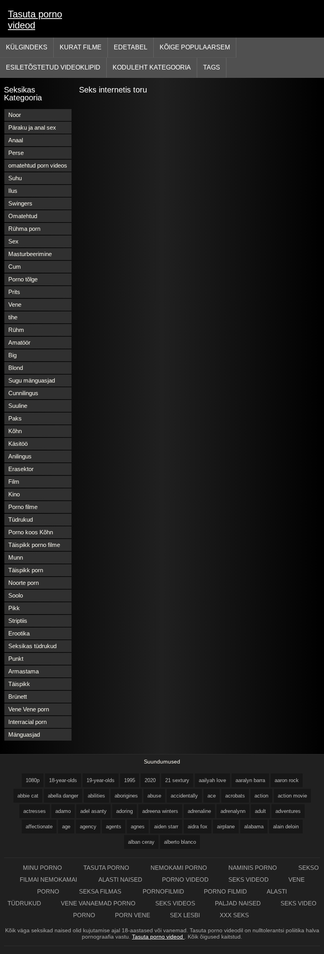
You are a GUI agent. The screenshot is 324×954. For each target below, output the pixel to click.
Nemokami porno (180, 867)
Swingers (20, 203)
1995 (129, 780)
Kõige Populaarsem (195, 47)
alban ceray (141, 842)
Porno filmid (225, 891)
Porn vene (132, 915)
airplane (226, 827)
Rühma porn (24, 228)
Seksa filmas (101, 891)
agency (88, 827)
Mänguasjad (24, 734)
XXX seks (234, 915)
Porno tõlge (23, 279)
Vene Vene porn (28, 709)
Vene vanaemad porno (98, 903)
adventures (288, 811)
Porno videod (185, 879)
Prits (14, 291)
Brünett (17, 696)
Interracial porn (27, 721)
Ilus (12, 190)
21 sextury (177, 780)
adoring (124, 811)
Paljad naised (238, 903)
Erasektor (21, 469)
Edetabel (130, 47)
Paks (15, 418)
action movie (292, 796)
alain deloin (286, 827)
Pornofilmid (163, 891)
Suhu (15, 178)
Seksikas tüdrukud (32, 646)
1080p (33, 780)
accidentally (184, 796)
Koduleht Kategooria (152, 67)
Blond (15, 367)
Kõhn (15, 431)
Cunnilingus (23, 393)
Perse (16, 152)
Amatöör (19, 342)
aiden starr (166, 827)
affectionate (39, 827)
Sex (13, 241)
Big (12, 355)
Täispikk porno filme (34, 544)
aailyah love (212, 780)
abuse (154, 796)
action (261, 796)
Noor (14, 114)
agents (113, 827)
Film (13, 481)
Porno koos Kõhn (30, 532)
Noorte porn (23, 582)
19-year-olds (101, 780)
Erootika (19, 633)
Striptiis (17, 620)
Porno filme (23, 506)
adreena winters (160, 811)
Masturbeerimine (30, 254)
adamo (63, 811)
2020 (150, 780)
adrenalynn (232, 811)
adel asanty (93, 811)
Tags (211, 67)
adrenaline (199, 811)
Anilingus (20, 456)
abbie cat (27, 796)
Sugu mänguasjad (31, 380)
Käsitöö (18, 443)
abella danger (63, 796)
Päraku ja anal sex (32, 127)
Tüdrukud (20, 519)
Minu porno (43, 867)
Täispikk (19, 684)
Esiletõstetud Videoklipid (53, 67)
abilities (96, 796)
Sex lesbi (185, 915)
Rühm (16, 329)
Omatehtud (22, 216)
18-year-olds (63, 780)
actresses (34, 811)
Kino (14, 494)
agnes (138, 827)
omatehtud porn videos (37, 165)
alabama (254, 827)
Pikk (14, 608)
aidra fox (197, 827)
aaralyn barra (250, 780)
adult (260, 811)
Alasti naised (120, 879)
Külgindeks (26, 47)
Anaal (15, 140)
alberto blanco (180, 842)
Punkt (15, 658)
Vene (14, 304)
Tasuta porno (107, 867)
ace (211, 796)
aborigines (126, 796)
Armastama (23, 671)
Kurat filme (81, 47)
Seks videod (248, 879)
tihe (12, 317)
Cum (14, 266)
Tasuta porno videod (35, 19)
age (66, 827)
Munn (15, 557)
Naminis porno (253, 867)
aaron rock (287, 780)
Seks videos (175, 903)
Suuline (17, 405)
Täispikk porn (25, 570)
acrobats (235, 796)
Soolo (15, 595)
